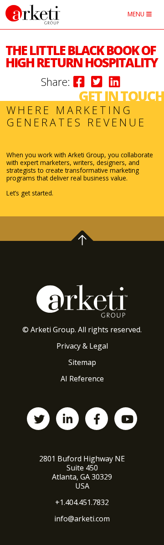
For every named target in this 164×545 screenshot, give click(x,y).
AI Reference (82, 379)
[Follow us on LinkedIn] (67, 418)
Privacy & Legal (82, 346)
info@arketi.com (82, 519)
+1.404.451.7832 (82, 502)
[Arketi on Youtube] (125, 418)
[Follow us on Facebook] (96, 418)
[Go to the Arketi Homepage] (48, 15)
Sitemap (82, 362)
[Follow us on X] (38, 418)
